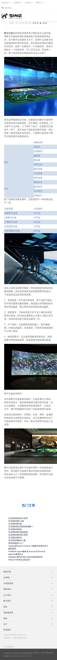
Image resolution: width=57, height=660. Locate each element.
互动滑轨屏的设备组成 (18, 532)
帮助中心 (39, 3)
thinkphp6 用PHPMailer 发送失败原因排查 (25, 557)
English (36, 653)
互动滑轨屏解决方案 (17, 541)
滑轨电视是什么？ (16, 543)
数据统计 (50, 653)
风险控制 (17, 3)
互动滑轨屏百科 (15, 538)
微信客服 (7, 8)
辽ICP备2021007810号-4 (21, 656)
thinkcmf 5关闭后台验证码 (19, 560)
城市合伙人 (6, 3)
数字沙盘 (8, 33)
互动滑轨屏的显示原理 (18, 518)
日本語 (43, 653)
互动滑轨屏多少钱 (16, 521)
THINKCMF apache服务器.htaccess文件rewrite (26, 552)
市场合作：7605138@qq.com (15, 638)
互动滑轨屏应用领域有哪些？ (20, 527)
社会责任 (28, 3)
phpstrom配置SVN (15, 554)
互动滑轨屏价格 (15, 524)
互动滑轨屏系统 (15, 529)
